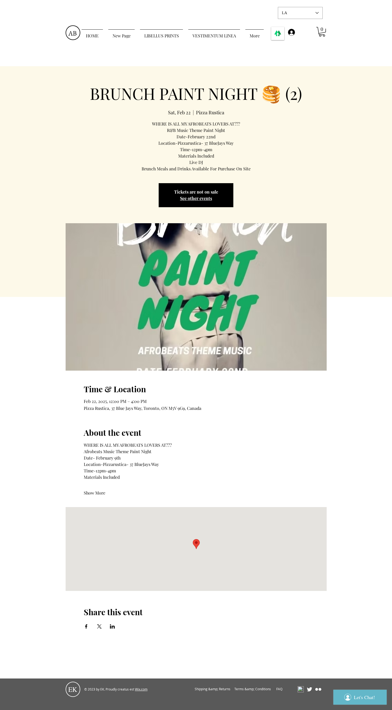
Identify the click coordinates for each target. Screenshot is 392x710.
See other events (196, 198)
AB (72, 33)
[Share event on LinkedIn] (112, 626)
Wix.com (141, 689)
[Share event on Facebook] (86, 626)
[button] (322, 32)
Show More (94, 493)
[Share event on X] (99, 626)
